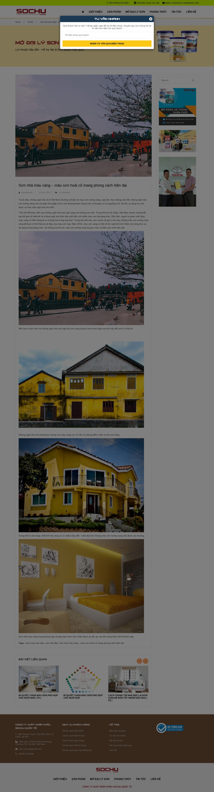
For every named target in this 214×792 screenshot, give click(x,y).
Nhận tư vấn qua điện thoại (107, 43)
